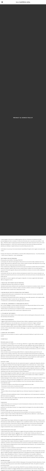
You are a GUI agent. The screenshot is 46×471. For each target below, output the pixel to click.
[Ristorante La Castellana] (23, 2)
